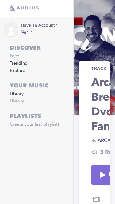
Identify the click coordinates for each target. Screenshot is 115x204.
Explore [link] (17, 71)
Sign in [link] (27, 32)
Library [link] (17, 94)
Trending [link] (19, 63)
